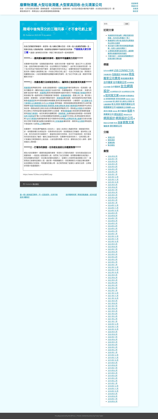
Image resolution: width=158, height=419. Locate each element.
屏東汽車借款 (81, 93)
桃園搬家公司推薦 (123, 107)
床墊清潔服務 (108, 101)
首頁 (132, 4)
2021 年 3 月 (112, 316)
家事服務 (122, 96)
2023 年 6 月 (112, 252)
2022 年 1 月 (112, 290)
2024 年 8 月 (112, 215)
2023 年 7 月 (112, 249)
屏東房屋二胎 (63, 113)
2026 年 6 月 (112, 161)
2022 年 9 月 (112, 275)
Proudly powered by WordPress (65, 416)
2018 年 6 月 (112, 401)
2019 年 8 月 (112, 365)
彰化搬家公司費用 (126, 101)
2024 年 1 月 (112, 234)
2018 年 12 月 (113, 386)
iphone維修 (108, 70)
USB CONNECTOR (124, 70)
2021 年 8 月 (112, 303)
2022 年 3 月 (112, 285)
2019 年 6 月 (112, 370)
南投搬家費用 (127, 78)
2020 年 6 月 (112, 339)
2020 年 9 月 (112, 332)
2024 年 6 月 (112, 221)
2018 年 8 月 (112, 396)
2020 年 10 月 (113, 329)
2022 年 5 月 (112, 280)
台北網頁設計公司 (115, 91)
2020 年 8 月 (112, 334)
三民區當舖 (58, 121)
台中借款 (79, 108)
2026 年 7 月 (112, 159)
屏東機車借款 (66, 95)
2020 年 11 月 (113, 326)
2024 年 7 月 (112, 218)
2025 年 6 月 (112, 192)
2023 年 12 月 (113, 236)
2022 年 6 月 (112, 277)
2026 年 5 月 (112, 164)
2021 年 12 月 (113, 293)
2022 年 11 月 (113, 270)
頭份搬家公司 (116, 125)
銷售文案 (128, 122)
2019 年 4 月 (112, 375)
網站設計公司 (128, 114)
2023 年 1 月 (112, 265)
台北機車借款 (36, 103)
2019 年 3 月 (112, 378)
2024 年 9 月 (112, 213)
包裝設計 (116, 74)
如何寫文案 (112, 95)
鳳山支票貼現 (69, 118)
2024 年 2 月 (112, 231)
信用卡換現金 (29, 116)
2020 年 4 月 (112, 345)
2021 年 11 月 (113, 295)
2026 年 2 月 (112, 172)
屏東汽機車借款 (72, 106)
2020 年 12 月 (113, 324)
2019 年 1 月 (112, 383)
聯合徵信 (135, 7)
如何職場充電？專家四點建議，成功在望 (81, 194)
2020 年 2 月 (112, 350)
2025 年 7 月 (112, 190)
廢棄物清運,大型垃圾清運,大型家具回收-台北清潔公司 (61, 4)
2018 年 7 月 (112, 399)
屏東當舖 (67, 111)
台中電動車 (115, 86)
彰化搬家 (116, 101)
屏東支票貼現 (60, 106)
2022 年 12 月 (113, 267)
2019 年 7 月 (112, 368)
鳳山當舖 (77, 118)
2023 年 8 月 (112, 246)
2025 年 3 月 (112, 200)
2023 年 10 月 (113, 241)
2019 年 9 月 (112, 363)
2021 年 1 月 (112, 321)
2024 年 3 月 (112, 228)
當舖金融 (134, 7)
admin (48, 35)
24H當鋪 (62, 116)
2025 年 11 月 (113, 179)
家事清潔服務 (120, 99)
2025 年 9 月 (112, 185)
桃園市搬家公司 (127, 104)
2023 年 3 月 (112, 259)
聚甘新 (115, 123)
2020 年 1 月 (112, 352)
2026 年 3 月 (112, 169)
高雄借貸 (31, 100)
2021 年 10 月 (113, 298)
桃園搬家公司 (110, 107)
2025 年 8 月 (112, 187)
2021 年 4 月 (112, 314)
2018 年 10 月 (113, 391)
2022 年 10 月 (113, 272)
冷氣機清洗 (108, 74)
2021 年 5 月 (112, 311)
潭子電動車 (122, 111)
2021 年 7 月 (112, 306)
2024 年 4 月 (112, 226)
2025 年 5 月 (112, 195)
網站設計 (118, 114)
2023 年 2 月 (112, 262)
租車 (129, 110)
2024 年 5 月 (112, 223)
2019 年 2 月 (112, 381)
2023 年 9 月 (112, 244)
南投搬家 (124, 74)
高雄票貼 (43, 93)
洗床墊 (133, 107)
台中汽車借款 (31, 118)
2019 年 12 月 (113, 355)
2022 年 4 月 (112, 283)
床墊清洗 (128, 99)
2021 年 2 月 (112, 319)
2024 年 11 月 (113, 208)
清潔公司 (111, 137)
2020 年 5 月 (112, 342)
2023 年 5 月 (112, 254)
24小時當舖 (49, 103)
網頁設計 (109, 118)
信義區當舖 (62, 87)
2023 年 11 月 (113, 239)
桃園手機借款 (35, 106)
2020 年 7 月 (112, 337)
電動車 (106, 126)
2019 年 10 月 (113, 360)
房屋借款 (27, 87)
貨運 (120, 122)
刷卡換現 (45, 90)
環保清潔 (137, 7)
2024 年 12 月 (113, 205)
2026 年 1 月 (112, 174)
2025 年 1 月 (112, 203)
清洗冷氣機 (108, 111)
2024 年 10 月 (113, 210)
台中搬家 (108, 82)
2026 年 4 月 (112, 166)
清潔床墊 (115, 111)
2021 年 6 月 (112, 308)
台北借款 (80, 121)
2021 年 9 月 (112, 301)
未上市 (40, 124)
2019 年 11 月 (113, 357)
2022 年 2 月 (112, 288)
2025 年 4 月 (112, 197)
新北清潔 (115, 104)
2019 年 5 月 (112, 373)
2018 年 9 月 (112, 394)
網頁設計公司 (124, 118)
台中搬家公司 (120, 82)
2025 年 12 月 (113, 177)
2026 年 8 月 (112, 156)
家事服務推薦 (110, 99)
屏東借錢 (60, 98)
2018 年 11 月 (113, 388)
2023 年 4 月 (112, 257)
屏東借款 (51, 106)
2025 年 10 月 (113, 182)
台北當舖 (84, 100)
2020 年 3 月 (112, 347)
